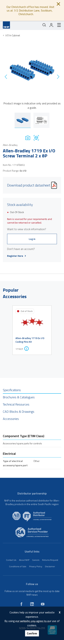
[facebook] (21, 604)
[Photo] (27, 138)
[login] (51, 25)
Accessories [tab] (11, 418)
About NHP (24, 560)
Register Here (15, 256)
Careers (35, 560)
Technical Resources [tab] (16, 404)
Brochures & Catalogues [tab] (19, 397)
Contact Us (11, 560)
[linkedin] (32, 604)
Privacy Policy (35, 566)
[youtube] (42, 604)
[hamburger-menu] (57, 25)
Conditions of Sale (17, 566)
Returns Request (50, 560)
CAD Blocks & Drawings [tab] (18, 411)
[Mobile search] (44, 25)
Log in (32, 239)
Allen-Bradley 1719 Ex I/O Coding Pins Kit (29, 340)
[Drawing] (36, 138)
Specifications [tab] (12, 390)
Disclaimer (50, 566)
